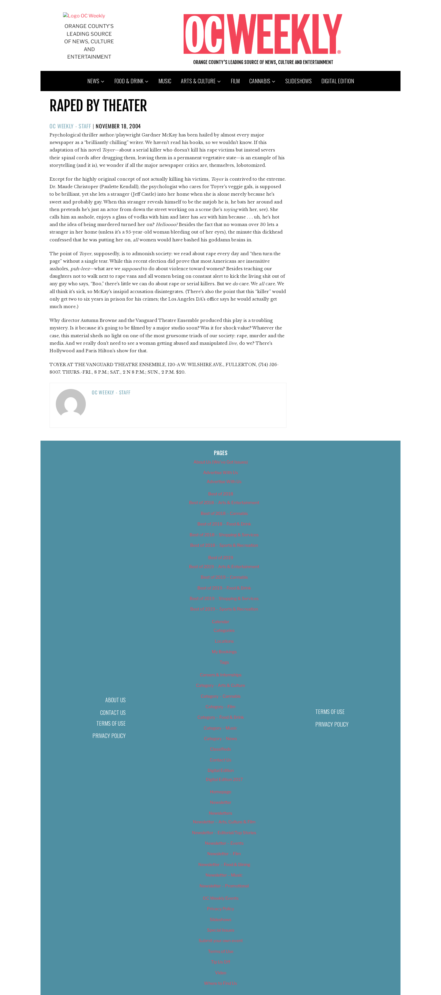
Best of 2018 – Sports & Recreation (224, 545)
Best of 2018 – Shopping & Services (224, 534)
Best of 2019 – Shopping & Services (224, 598)
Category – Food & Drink (220, 717)
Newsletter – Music (224, 874)
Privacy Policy (109, 735)
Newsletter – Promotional (224, 885)
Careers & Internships (221, 674)
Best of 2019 (220, 557)
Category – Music (220, 727)
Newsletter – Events (224, 843)
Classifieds (220, 749)
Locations (224, 641)
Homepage (220, 791)
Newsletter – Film (224, 853)
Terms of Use (111, 723)
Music (164, 81)
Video (220, 972)
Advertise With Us (220, 472)
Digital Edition (337, 81)
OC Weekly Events (220, 898)
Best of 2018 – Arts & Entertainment (224, 502)
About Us (115, 700)
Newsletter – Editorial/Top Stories (224, 832)
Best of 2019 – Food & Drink (224, 587)
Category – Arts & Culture (220, 685)
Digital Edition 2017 (224, 779)
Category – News (220, 738)
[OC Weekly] (84, 16)
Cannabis (259, 81)
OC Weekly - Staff (70, 126)
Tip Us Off (220, 961)
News (93, 81)
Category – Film (221, 706)
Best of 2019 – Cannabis (224, 577)
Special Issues (220, 929)
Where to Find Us (220, 983)
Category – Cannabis (221, 696)
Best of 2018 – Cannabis (224, 513)
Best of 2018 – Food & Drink (224, 523)
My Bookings (224, 651)
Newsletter (220, 802)
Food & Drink (128, 81)
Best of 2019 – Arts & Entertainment (224, 566)
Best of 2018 (220, 493)
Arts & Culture (198, 81)
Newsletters (220, 813)
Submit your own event (221, 940)
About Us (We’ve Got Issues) (221, 461)
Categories (224, 630)
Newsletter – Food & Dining (224, 864)
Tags (224, 662)
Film (235, 81)
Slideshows (298, 81)
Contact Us (113, 712)
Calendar (220, 621)
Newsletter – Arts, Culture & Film (224, 821)
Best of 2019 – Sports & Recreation (224, 608)
